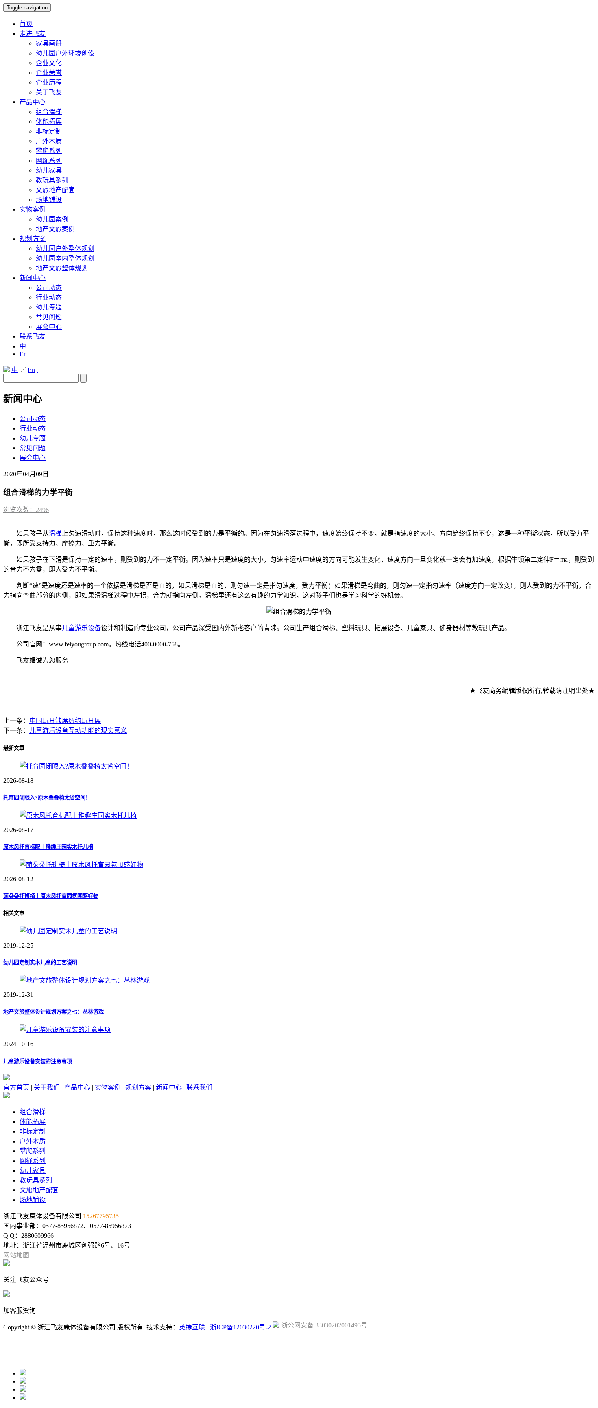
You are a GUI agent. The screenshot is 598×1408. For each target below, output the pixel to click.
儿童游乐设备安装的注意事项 (37, 1061)
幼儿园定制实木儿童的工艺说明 (40, 962)
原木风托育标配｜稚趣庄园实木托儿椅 (48, 847)
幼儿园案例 (52, 219)
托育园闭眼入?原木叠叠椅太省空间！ (47, 798)
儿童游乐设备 (81, 627)
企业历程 (49, 82)
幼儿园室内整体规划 (65, 258)
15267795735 (101, 1216)
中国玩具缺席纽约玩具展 (65, 720)
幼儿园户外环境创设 (65, 53)
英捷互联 (192, 1327)
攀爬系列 (49, 150)
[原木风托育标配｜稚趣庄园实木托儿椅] (78, 815)
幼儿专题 (49, 307)
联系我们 (199, 1087)
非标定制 (49, 131)
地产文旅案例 (55, 229)
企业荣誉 (49, 72)
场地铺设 (49, 199)
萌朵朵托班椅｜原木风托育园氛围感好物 (50, 896)
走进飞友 (33, 33)
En (23, 353)
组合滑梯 (49, 111)
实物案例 (33, 209)
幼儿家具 (49, 170)
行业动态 (49, 297)
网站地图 (16, 1255)
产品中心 (33, 102)
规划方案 (33, 238)
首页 (26, 23)
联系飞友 (33, 336)
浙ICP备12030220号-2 (240, 1327)
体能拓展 (49, 121)
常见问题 (49, 316)
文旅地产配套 (55, 189)
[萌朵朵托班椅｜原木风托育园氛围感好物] (81, 864)
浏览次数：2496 (26, 509)
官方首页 (16, 1087)
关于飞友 (49, 92)
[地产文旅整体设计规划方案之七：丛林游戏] (85, 980)
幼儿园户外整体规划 (65, 248)
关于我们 (47, 1087)
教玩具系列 (52, 180)
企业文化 (49, 62)
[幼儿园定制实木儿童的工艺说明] (68, 931)
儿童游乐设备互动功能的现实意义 (78, 730)
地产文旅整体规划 (62, 268)
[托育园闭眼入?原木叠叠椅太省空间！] (76, 766)
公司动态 (49, 287)
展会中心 (49, 326)
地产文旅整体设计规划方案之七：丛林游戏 (53, 1012)
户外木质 (49, 141)
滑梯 (55, 533)
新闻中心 (33, 277)
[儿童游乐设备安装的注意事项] (65, 1029)
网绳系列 (49, 160)
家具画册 (49, 43)
